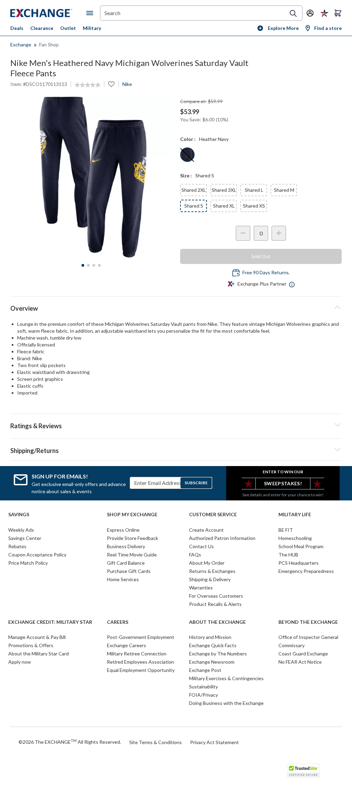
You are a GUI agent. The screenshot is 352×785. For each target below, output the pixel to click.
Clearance (41, 28)
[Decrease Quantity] (243, 233)
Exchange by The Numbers (218, 653)
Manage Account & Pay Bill (37, 637)
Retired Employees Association (140, 662)
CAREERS (117, 622)
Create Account (206, 530)
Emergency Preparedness (306, 571)
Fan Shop (49, 44)
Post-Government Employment (140, 637)
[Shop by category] (91, 13)
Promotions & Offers (30, 645)
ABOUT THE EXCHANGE (217, 622)
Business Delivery (126, 546)
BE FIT (285, 530)
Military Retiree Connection (136, 653)
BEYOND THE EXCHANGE (308, 622)
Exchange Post (205, 670)
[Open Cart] (338, 13)
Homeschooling (295, 538)
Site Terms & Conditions (155, 742)
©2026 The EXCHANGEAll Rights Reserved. (70, 742)
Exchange (20, 44)
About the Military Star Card (38, 653)
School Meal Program (300, 546)
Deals (16, 28)
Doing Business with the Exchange (226, 703)
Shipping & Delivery (210, 579)
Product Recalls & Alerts (215, 604)
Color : (188, 139)
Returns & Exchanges (212, 571)
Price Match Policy (28, 563)
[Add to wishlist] (111, 84)
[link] (87, 84)
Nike (127, 84)
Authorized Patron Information (222, 538)
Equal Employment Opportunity (141, 670)
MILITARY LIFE (294, 514)
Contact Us (201, 546)
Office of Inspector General (308, 637)
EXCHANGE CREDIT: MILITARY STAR (50, 622)
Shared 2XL (194, 190)
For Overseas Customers (216, 596)
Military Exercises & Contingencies (226, 678)
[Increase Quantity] (279, 233)
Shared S (193, 206)
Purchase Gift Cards (129, 571)
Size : (186, 175)
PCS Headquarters (298, 563)
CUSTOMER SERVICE (213, 514)
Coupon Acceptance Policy (37, 554)
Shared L (254, 190)
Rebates (17, 546)
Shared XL (224, 206)
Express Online (123, 530)
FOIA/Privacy (203, 695)
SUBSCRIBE (196, 482)
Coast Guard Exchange (303, 653)
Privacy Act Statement (214, 742)
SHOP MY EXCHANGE (132, 514)
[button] (176, 424)
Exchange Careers (126, 645)
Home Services (123, 579)
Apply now (19, 662)
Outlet (68, 28)
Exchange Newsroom (211, 662)
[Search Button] (293, 13)
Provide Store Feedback (132, 538)
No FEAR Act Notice (300, 662)
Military (92, 28)
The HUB (288, 554)
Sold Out (261, 256)
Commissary (291, 645)
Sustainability (203, 686)
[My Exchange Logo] (48, 13)
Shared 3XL (224, 190)
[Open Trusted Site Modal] (303, 770)
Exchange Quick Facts (212, 645)
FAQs (195, 554)
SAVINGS (18, 514)
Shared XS (254, 206)
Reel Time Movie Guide (132, 554)
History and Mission (210, 637)
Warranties (201, 587)
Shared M (284, 190)
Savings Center (24, 538)
